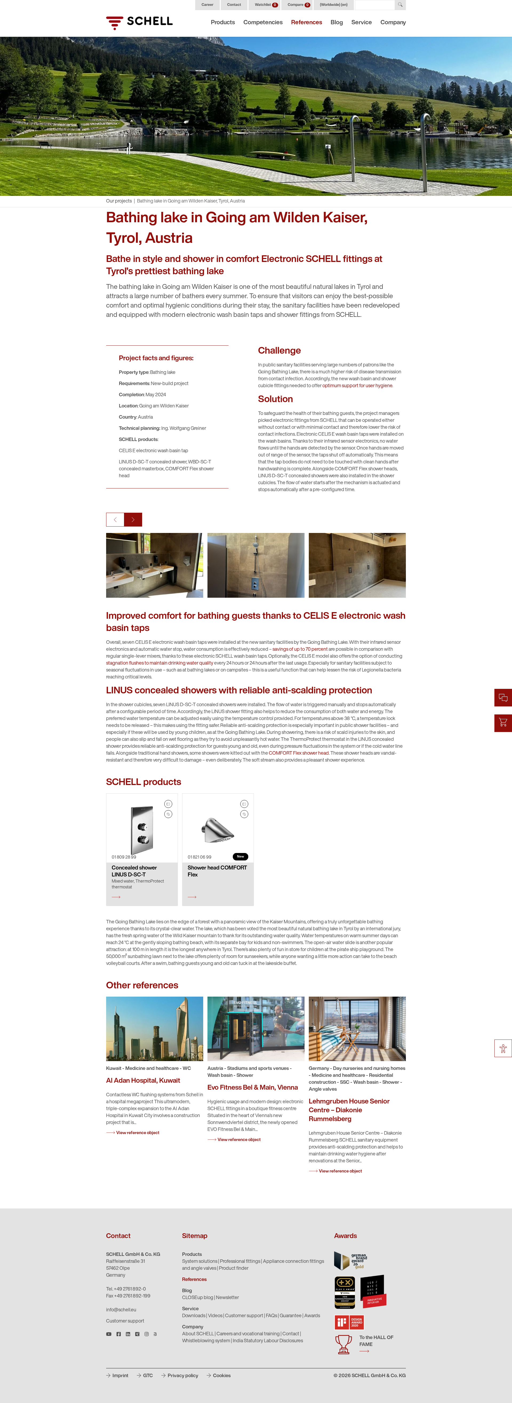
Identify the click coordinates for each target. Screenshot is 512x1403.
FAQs (271, 1316)
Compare (298, 5)
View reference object (137, 1133)
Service (361, 23)
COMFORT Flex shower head (299, 753)
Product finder (234, 1268)
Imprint (119, 1376)
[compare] (168, 804)
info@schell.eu (121, 1310)
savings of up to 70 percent (300, 649)
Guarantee (291, 1316)
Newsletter (227, 1298)
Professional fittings (240, 1261)
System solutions (199, 1261)
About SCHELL (198, 1334)
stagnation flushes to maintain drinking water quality (159, 663)
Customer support (125, 1321)
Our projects (119, 201)
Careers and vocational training (248, 1334)
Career (207, 5)
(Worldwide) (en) (333, 5)
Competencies (263, 23)
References (306, 23)
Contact (234, 5)
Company (393, 23)
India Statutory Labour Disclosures (268, 1341)
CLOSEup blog (197, 1298)
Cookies (221, 1376)
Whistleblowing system (206, 1341)
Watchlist (265, 5)
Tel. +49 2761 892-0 (126, 1289)
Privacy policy (182, 1376)
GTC (147, 1376)
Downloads (193, 1316)
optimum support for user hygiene (357, 386)
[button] (115, 520)
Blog (337, 23)
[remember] (168, 814)
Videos (215, 1316)
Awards (312, 1316)
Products (223, 23)
